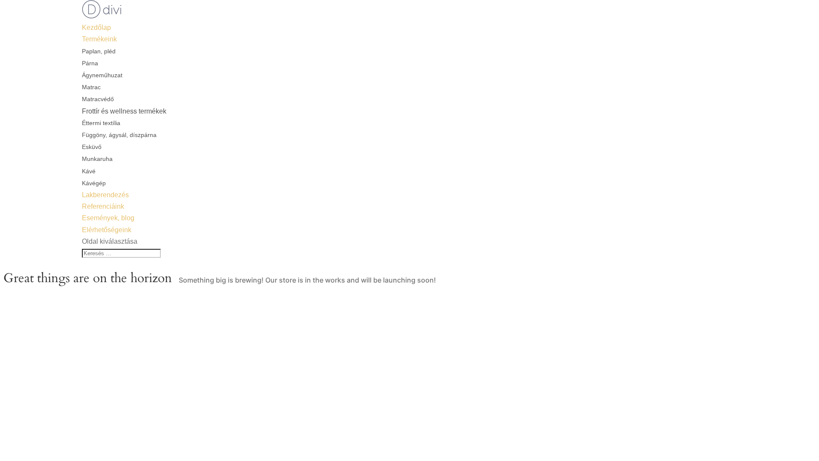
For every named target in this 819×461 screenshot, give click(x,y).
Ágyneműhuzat (102, 75)
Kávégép (94, 183)
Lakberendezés (105, 194)
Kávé (89, 171)
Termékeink (99, 39)
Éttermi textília (101, 123)
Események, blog (108, 218)
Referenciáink (103, 206)
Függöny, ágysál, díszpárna (119, 134)
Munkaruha (97, 158)
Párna (90, 63)
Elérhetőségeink (106, 229)
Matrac (91, 87)
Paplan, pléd (99, 51)
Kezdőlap (96, 27)
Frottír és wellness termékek (124, 111)
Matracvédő (98, 99)
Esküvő (92, 146)
